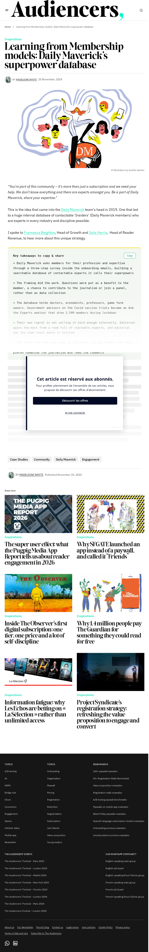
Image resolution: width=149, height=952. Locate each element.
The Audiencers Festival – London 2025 (26, 910)
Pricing (50, 792)
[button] (7, 10)
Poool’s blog (42, 927)
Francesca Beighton (39, 232)
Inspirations (13, 39)
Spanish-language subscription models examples (118, 821)
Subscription (53, 821)
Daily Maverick (72, 209)
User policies (88, 927)
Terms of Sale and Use (16, 933)
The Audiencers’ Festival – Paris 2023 (24, 861)
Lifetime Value (12, 828)
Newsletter (10, 842)
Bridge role (10, 792)
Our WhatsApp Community (121, 854)
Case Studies (19, 459)
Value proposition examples (107, 785)
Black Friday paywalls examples (109, 813)
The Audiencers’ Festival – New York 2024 (27, 882)
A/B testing (10, 771)
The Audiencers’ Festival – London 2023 (26, 868)
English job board (115, 868)
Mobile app (10, 835)
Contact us (57, 927)
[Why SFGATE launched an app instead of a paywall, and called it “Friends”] (110, 514)
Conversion (10, 806)
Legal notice (72, 927)
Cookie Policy (106, 927)
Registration (53, 799)
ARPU (8, 785)
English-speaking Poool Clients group (125, 875)
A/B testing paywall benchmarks (110, 799)
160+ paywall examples (105, 771)
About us (9, 927)
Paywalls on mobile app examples (110, 806)
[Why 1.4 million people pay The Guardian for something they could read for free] (110, 593)
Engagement (90, 459)
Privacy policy (123, 927)
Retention (52, 806)
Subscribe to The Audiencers (46, 933)
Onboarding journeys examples (109, 828)
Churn (8, 799)
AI (6, 778)
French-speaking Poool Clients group (125, 896)
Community (41, 459)
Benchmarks (100, 764)
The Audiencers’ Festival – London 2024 (26, 896)
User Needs (53, 828)
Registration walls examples (107, 792)
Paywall (51, 785)
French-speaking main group (120, 882)
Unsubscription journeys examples (111, 835)
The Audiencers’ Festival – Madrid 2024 (25, 875)
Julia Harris (98, 232)
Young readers (54, 842)
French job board (114, 889)
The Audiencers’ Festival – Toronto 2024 (26, 889)
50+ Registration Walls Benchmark (111, 778)
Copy (130, 255)
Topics (9, 764)
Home (8, 26)
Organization (53, 778)
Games (8, 821)
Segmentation (54, 813)
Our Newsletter (25, 927)
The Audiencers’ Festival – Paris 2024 (24, 903)
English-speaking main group (121, 861)
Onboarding (53, 771)
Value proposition (56, 835)
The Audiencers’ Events (18, 854)
